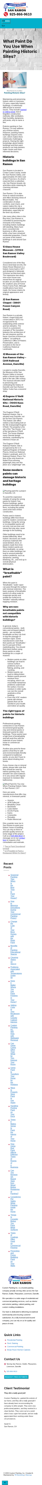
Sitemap (29, 1475)
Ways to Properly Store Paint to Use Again (14, 1095)
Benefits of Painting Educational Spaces (15, 950)
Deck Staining (12, 1343)
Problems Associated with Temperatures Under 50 (16, 972)
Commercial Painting (15, 1347)
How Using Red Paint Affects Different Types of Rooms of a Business (14, 1155)
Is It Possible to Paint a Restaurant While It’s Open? (14, 852)
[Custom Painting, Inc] (21, 1283)
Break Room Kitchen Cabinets (18, 1350)
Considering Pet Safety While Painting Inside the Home (15, 1204)
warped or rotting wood (14, 111)
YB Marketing (19, 1475)
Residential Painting (14, 1340)
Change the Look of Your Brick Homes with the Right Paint (13, 932)
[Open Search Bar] (3, 26)
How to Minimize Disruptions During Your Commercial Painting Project (15, 909)
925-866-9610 (21, 14)
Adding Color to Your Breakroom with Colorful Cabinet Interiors (15, 1013)
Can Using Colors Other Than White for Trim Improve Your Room (13, 1053)
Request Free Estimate (16, 1377)
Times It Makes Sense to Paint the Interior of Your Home (13, 1130)
